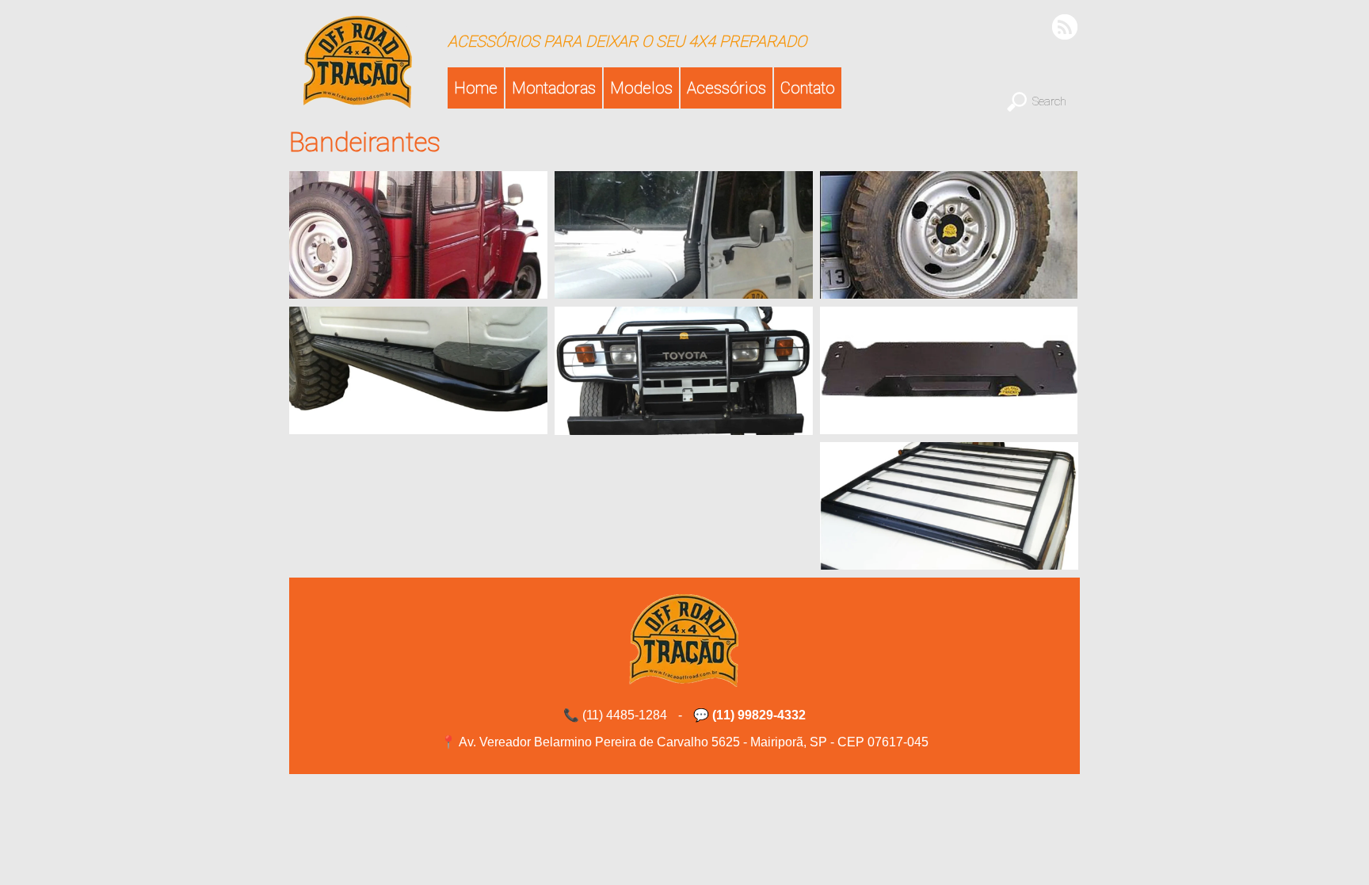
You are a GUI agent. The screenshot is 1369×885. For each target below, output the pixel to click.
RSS (1066, 26)
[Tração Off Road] (358, 100)
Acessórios (726, 87)
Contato (807, 87)
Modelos (641, 87)
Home (476, 87)
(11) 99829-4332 (759, 715)
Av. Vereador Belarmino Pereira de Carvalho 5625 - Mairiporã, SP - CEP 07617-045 (694, 742)
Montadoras (554, 87)
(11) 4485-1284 (624, 715)
